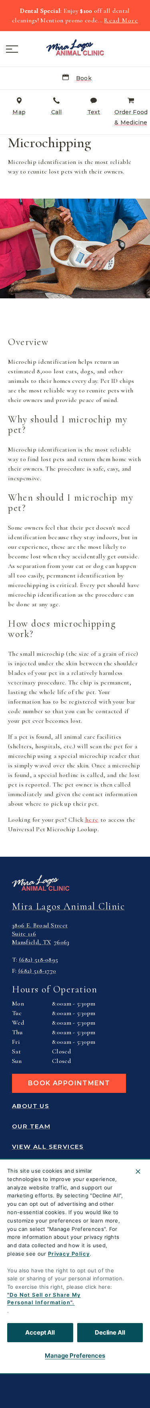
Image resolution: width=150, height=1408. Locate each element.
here (92, 819)
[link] (75, 47)
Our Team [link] (31, 1126)
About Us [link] (30, 1106)
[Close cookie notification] (138, 1171)
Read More (121, 20)
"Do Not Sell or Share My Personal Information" (44, 1299)
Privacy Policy (69, 1253)
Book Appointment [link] (69, 1083)
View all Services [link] (48, 1146)
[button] (12, 49)
